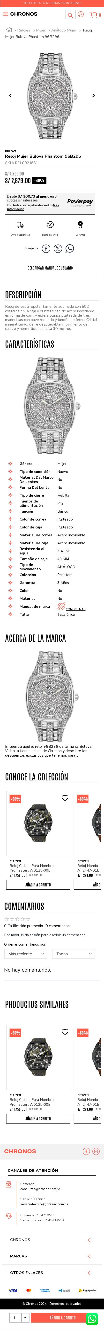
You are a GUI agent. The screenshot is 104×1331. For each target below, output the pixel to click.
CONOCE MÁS (75, 609)
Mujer (40, 30)
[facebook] (47, 249)
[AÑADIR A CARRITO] (38, 885)
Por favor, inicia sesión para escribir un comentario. (45, 935)
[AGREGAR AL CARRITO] (63, 1318)
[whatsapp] (71, 249)
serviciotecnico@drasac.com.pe (44, 1204)
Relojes (23, 30)
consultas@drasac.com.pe (40, 1189)
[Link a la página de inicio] (9, 30)
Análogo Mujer (63, 30)
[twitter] (59, 249)
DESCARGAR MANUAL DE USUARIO (50, 267)
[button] (70, 14)
